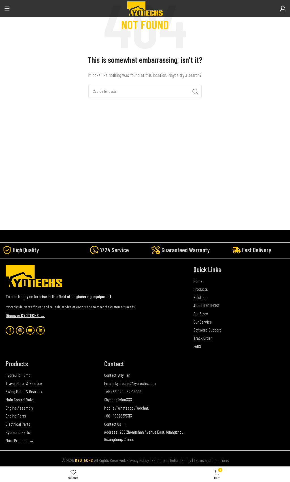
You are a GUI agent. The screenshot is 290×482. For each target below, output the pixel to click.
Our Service (202, 321)
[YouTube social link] (30, 330)
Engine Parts (16, 415)
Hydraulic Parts (18, 432)
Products (200, 289)
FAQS (197, 346)
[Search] (195, 91)
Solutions (200, 297)
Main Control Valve (20, 399)
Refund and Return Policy (171, 460)
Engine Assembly (19, 407)
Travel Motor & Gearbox (24, 383)
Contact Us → (115, 424)
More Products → (20, 440)
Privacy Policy (138, 460)
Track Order (202, 338)
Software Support (207, 329)
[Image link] (34, 275)
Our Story (200, 313)
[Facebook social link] (10, 330)
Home (197, 281)
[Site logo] (145, 7)
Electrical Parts (18, 424)
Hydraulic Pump (18, 375)
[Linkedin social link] (40, 330)
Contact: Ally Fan (117, 375)
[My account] (283, 8)
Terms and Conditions (211, 460)
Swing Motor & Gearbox (24, 391)
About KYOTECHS (206, 305)
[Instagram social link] (20, 330)
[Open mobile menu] (7, 8)
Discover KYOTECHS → (25, 315)
